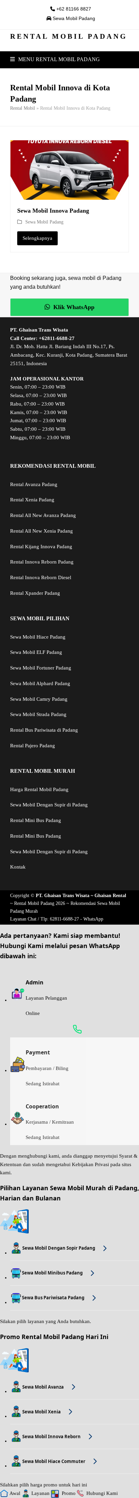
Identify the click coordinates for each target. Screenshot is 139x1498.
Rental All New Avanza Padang (43, 515)
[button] (55, 59)
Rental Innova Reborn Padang (42, 562)
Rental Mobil (22, 108)
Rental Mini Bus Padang (35, 820)
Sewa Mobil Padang (73, 18)
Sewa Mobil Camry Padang (38, 699)
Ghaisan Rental (110, 895)
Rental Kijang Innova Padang (41, 546)
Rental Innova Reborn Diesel (40, 577)
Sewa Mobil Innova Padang (53, 210)
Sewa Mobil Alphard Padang (40, 683)
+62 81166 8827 (73, 9)
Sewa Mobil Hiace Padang (37, 637)
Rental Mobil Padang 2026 (39, 903)
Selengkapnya (37, 238)
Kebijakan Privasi (90, 1164)
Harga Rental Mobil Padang (39, 789)
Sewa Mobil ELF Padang (36, 652)
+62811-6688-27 (57, 338)
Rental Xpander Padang (35, 593)
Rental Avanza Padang (33, 484)
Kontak (18, 867)
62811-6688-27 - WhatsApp (76, 919)
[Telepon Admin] (74, 1029)
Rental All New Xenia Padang (41, 531)
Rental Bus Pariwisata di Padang (44, 730)
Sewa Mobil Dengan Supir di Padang (49, 804)
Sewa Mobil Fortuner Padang (40, 668)
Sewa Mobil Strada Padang (38, 714)
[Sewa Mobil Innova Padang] (69, 169)
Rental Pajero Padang (32, 745)
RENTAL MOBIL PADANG (68, 36)
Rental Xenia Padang (32, 499)
